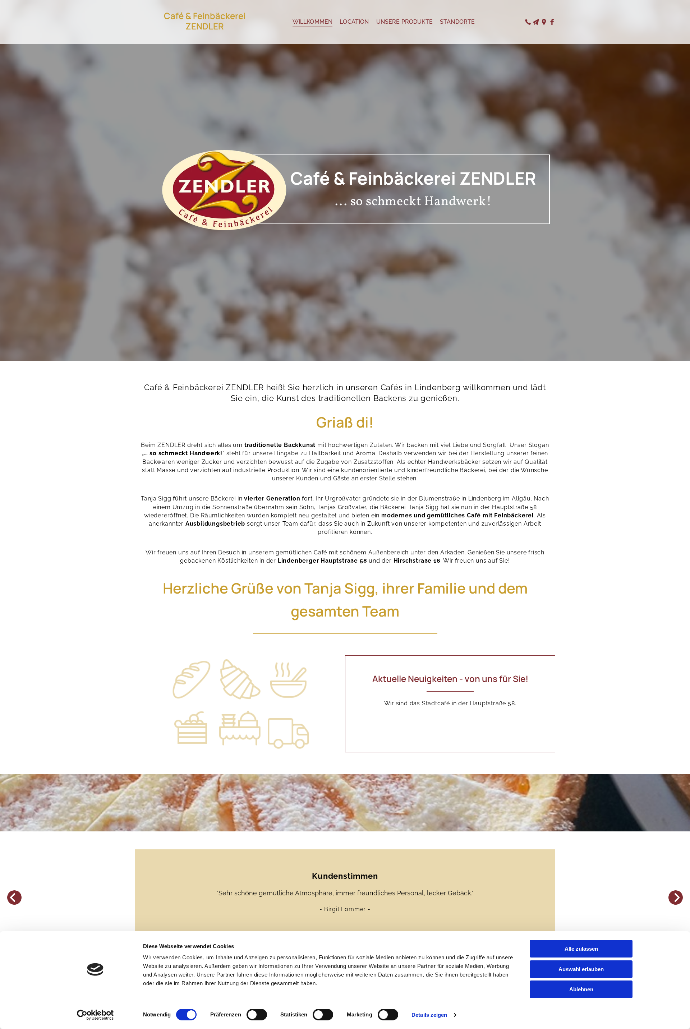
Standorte (457, 21)
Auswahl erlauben (581, 969)
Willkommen (313, 21)
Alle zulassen (581, 949)
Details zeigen (429, 1015)
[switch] (257, 1014)
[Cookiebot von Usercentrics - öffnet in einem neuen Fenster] (95, 1015)
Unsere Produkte (404, 21)
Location (354, 21)
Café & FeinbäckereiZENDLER (204, 21)
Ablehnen (581, 989)
